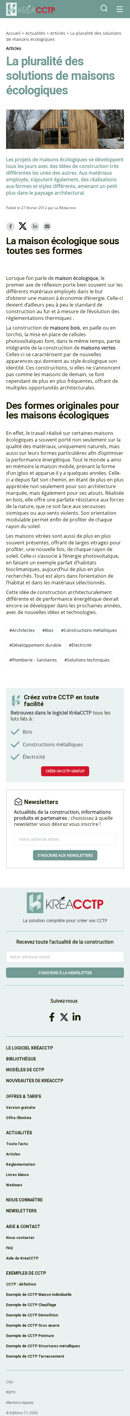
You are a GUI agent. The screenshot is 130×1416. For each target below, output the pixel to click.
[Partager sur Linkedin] (36, 226)
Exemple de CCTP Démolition (32, 1315)
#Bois (48, 630)
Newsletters (21, 1211)
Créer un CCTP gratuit (65, 771)
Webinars (14, 1185)
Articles (57, 33)
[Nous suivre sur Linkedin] (77, 1017)
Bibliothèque (21, 1059)
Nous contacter (20, 1237)
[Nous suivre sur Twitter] (65, 1017)
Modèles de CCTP (25, 1070)
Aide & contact (23, 1226)
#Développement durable (35, 645)
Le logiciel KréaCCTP (29, 1048)
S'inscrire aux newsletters (65, 855)
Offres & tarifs (23, 1096)
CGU (9, 1382)
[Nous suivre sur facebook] (52, 1017)
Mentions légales (20, 1403)
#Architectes (22, 630)
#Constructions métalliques (89, 630)
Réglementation (20, 1164)
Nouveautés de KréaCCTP (34, 1080)
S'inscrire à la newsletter (65, 972)
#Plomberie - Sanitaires (33, 660)
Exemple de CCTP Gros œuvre (33, 1325)
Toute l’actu (17, 1144)
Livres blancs (17, 1174)
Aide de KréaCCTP (22, 1258)
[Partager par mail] (48, 226)
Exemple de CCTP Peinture (30, 1335)
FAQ (9, 1248)
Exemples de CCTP (26, 1273)
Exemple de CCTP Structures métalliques (43, 1346)
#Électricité (80, 645)
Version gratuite (20, 1107)
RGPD (10, 1392)
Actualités (35, 33)
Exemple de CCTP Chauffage (31, 1305)
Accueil (13, 33)
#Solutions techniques (87, 660)
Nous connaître (24, 1200)
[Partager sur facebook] (11, 226)
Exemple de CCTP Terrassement (35, 1356)
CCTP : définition (21, 1284)
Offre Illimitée (18, 1117)
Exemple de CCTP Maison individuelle (39, 1294)
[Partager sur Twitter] (23, 227)
